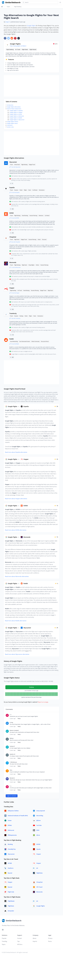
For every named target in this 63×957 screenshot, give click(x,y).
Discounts (44, 239)
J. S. (11, 714)
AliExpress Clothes (13, 811)
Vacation (16, 190)
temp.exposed (40, 811)
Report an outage (43, 702)
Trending (4, 941)
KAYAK (11, 213)
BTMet (10, 825)
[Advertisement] (31, 86)
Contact (19, 938)
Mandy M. (12, 778)
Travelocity (13, 313)
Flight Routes (33, 49)
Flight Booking (17, 6)
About (34, 938)
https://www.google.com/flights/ (18, 46)
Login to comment (11, 796)
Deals (29, 190)
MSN (37, 830)
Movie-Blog (39, 815)
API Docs (19, 944)
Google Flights (31, 25)
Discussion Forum (45, 341)
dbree (38, 835)
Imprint (35, 941)
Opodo (38, 849)
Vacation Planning (33, 215)
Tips (18, 941)
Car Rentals (34, 190)
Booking (21, 316)
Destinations (41, 190)
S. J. (11, 786)
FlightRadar (11, 901)
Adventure (41, 215)
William (12, 738)
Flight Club (11, 892)
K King (11, 722)
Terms (50, 941)
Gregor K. (7, 22)
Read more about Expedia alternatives (16, 452)
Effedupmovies (12, 835)
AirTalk (10, 863)
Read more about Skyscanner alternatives (17, 654)
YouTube (39, 825)
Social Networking (14, 341)
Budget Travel (32, 164)
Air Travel (17, 49)
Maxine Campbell (14, 730)
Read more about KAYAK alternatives (15, 530)
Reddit (11, 339)
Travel (11, 164)
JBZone (38, 820)
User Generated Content (24, 341)
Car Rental (47, 215)
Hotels (21, 190)
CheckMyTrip (12, 849)
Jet (37, 868)
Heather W (12, 754)
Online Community (35, 341)
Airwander (11, 911)
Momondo (12, 262)
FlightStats (39, 873)
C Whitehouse (13, 762)
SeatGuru (10, 868)
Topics (8, 6)
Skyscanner (13, 162)
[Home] (2, 6)
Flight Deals (25, 49)
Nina (11, 770)
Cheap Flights (31, 265)
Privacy (50, 938)
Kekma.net (11, 830)
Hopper (11, 288)
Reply (19, 718)
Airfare (37, 265)
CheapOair (12, 237)
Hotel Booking (25, 215)
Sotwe (9, 820)
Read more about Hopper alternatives (16, 498)
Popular (4, 938)
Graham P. (12, 746)
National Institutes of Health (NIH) (18, 815)
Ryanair (10, 873)
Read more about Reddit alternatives (15, 621)
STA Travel (39, 887)
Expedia (12, 187)
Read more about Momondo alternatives (17, 576)
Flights (25, 190)
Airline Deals (17, 164)
